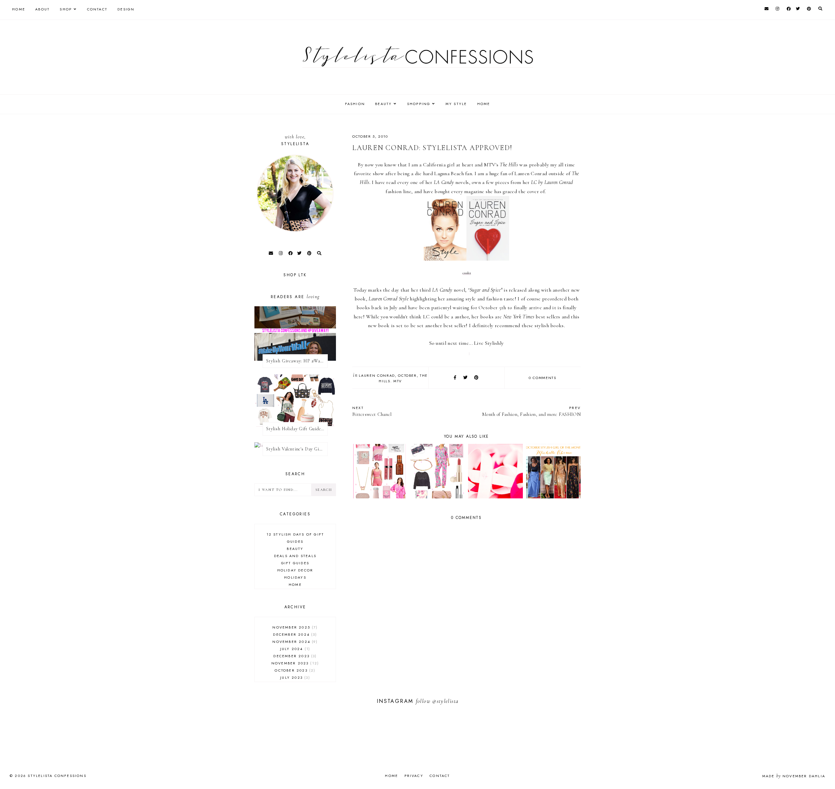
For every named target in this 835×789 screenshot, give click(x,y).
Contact (97, 9)
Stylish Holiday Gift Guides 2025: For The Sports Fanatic (297, 429)
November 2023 (294, 663)
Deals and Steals (295, 555)
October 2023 (294, 670)
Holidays (295, 577)
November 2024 (294, 641)
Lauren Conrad (377, 375)
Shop (66, 9)
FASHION (355, 103)
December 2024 (294, 634)
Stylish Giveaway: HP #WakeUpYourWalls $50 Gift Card (297, 361)
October (407, 375)
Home (18, 9)
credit (467, 273)
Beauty (295, 548)
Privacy (413, 775)
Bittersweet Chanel (371, 411)
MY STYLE (456, 103)
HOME (483, 103)
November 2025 (294, 627)
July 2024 (294, 648)
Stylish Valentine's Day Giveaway (297, 449)
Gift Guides (295, 563)
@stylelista (445, 701)
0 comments (542, 377)
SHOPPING (419, 103)
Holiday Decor (295, 570)
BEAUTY (383, 103)
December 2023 (294, 656)
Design (125, 9)
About (42, 9)
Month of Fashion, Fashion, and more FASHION (531, 411)
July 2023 (294, 677)
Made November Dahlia (793, 776)
